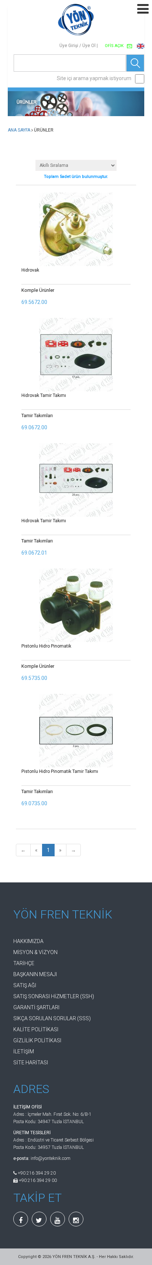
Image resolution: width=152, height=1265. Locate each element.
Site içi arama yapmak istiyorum (94, 78)
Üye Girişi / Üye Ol (77, 45)
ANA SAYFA (19, 130)
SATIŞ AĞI (24, 985)
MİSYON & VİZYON (35, 952)
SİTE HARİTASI (30, 1062)
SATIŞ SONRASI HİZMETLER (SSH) (53, 996)
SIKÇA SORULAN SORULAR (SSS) (52, 1018)
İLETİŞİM (23, 1051)
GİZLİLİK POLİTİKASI (37, 1040)
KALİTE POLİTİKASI (35, 1029)
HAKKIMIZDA (28, 941)
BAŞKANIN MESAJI (35, 974)
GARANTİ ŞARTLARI (36, 1007)
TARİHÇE (23, 963)
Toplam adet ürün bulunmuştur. (76, 176)
